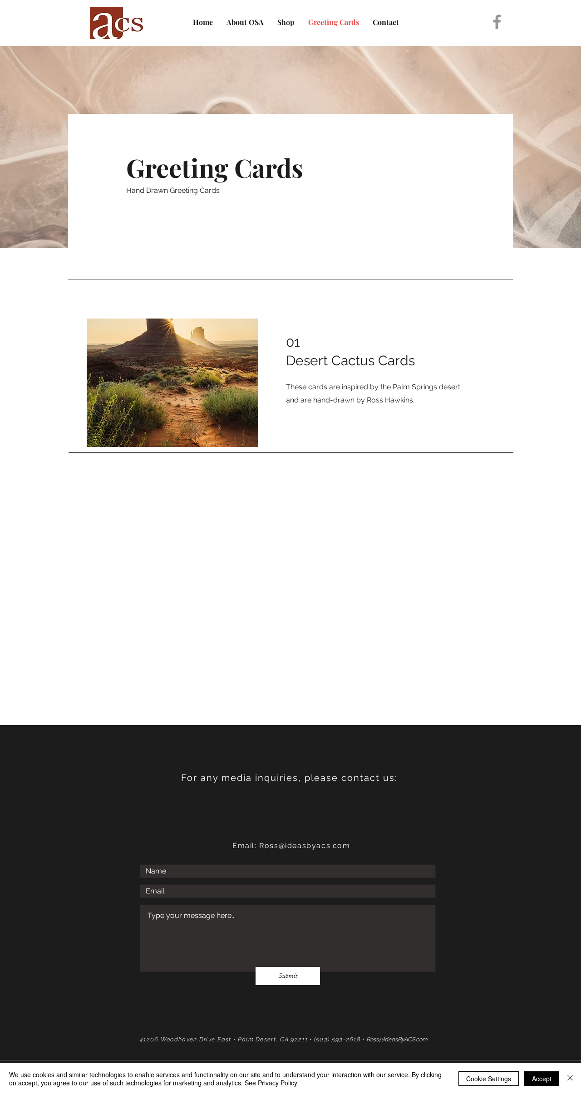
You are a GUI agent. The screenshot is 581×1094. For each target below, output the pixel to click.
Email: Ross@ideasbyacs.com (291, 845)
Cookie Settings (488, 1078)
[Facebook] (497, 21)
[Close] (570, 1078)
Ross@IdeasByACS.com (397, 1039)
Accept (541, 1078)
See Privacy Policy (271, 1082)
